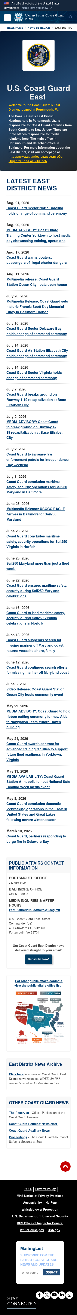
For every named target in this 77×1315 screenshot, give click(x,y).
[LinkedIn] (62, 1295)
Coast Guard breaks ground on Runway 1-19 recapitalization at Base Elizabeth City (36, 399)
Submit (51, 1272)
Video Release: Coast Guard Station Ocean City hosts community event (35, 692)
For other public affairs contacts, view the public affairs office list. (38, 983)
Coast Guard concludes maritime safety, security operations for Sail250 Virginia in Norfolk (36, 541)
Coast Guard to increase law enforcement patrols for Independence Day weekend (37, 459)
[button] (37, 8)
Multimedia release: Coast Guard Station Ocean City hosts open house (36, 282)
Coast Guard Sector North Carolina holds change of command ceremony (36, 210)
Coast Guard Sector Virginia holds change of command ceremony (34, 375)
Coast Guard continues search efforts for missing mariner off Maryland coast (37, 670)
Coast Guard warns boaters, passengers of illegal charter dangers (36, 260)
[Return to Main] (65, 1169)
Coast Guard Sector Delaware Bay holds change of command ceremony (36, 331)
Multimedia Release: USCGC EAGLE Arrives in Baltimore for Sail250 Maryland (35, 514)
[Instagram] (69, 1295)
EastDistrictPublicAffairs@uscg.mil (34, 910)
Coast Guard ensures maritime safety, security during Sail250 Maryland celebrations (36, 590)
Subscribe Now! (38, 959)
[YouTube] (54, 1295)
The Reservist (19, 1112)
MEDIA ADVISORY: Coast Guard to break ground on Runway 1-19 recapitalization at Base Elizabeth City (35, 429)
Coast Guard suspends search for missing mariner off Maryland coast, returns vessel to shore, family (35, 645)
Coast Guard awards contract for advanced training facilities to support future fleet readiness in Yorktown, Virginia (37, 751)
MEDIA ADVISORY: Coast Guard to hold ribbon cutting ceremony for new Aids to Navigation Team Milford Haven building (38, 719)
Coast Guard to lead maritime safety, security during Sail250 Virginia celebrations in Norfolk (35, 618)
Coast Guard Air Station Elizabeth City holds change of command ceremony (37, 353)
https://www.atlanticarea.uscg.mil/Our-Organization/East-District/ (37, 158)
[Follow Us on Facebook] (39, 1295)
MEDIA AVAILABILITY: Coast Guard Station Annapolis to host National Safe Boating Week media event (38, 782)
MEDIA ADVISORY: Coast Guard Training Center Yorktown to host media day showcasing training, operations (38, 235)
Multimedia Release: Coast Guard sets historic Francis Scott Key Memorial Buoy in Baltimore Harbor (37, 306)
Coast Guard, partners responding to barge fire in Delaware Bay (36, 839)
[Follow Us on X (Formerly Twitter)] (47, 1295)
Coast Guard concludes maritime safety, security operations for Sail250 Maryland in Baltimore (36, 487)
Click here (16, 1074)
